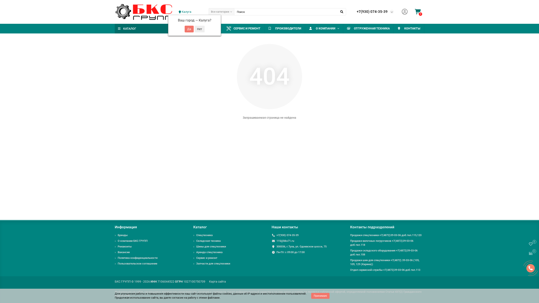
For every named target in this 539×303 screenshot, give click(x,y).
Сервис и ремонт (246, 28)
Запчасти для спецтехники (213, 263)
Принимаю (320, 295)
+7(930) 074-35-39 (372, 11)
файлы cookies (222, 293)
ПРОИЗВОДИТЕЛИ (288, 28)
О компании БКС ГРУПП (133, 240)
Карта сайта (217, 281)
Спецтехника (204, 235)
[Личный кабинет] (405, 12)
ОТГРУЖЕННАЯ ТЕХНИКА (372, 28)
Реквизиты (125, 246)
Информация (126, 227)
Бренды (123, 235)
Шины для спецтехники (211, 246)
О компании (325, 28)
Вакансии (124, 252)
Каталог (200, 227)
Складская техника (208, 240)
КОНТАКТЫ (412, 28)
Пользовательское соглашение (137, 263)
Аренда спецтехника (209, 252)
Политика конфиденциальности (137, 257)
